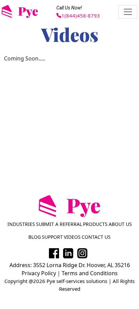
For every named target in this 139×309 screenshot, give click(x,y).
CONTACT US (96, 237)
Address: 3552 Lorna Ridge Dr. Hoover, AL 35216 (69, 265)
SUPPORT (52, 237)
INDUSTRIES (21, 224)
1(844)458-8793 (80, 15)
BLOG (34, 237)
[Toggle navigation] (127, 12)
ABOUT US (120, 224)
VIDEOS (72, 237)
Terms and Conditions (90, 273)
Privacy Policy (39, 273)
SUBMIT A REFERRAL (59, 224)
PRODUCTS (95, 224)
